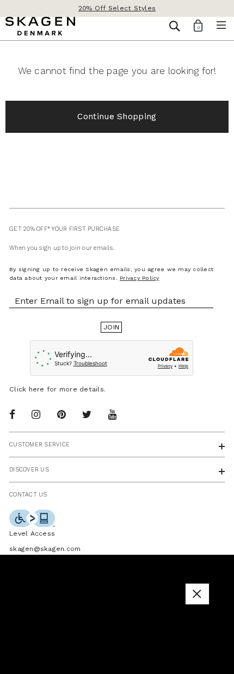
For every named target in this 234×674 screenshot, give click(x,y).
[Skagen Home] (40, 28)
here (37, 389)
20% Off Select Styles (117, 8)
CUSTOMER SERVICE (39, 444)
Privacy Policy (139, 277)
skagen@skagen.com (45, 549)
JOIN (111, 327)
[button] (197, 593)
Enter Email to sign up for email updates (100, 301)
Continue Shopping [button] (116, 116)
